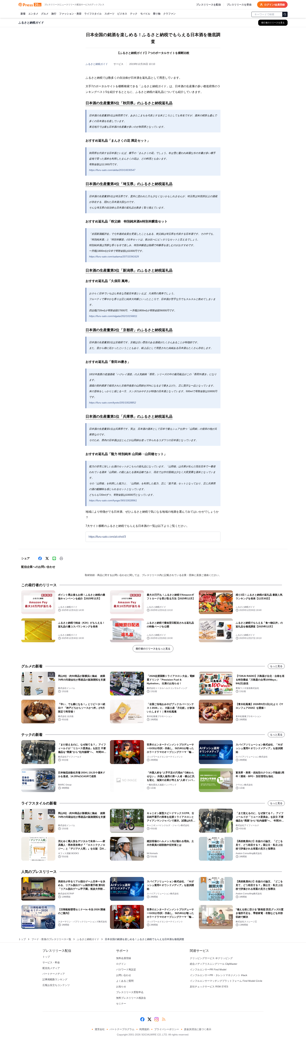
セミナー (121, 1003)
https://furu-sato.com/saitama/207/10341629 (114, 256)
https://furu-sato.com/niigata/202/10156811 (113, 316)
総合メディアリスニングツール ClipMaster (213, 963)
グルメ (45, 13)
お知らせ (121, 986)
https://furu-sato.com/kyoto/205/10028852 (112, 402)
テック (133, 13)
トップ (22, 939)
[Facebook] (40, 558)
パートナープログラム (122, 1029)
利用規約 (144, 1029)
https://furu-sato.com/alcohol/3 (107, 536)
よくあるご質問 (125, 980)
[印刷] (61, 558)
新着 (23, 13)
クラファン (169, 13)
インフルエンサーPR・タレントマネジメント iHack (218, 975)
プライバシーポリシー (166, 1029)
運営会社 (100, 1029)
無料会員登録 (123, 958)
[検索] (285, 14)
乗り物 (156, 13)
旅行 (53, 13)
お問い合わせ (123, 975)
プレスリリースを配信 (208, 4)
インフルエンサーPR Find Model (208, 969)
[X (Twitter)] (47, 558)
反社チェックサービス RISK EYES (209, 986)
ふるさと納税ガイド (97, 64)
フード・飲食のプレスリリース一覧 (51, 939)
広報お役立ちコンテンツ (56, 985)
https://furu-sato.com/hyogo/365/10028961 (113, 500)
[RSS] (164, 1019)
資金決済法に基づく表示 (197, 1029)
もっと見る (276, 666)
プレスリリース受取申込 (129, 992)
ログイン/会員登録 (274, 4)
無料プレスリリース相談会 (131, 997)
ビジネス (122, 13)
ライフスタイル (93, 13)
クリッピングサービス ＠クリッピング (211, 958)
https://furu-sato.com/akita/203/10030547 (112, 170)
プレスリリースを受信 (239, 4)
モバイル (145, 13)
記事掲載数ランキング (54, 979)
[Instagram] (156, 1019)
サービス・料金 (51, 962)
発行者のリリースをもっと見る (153, 648)
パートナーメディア (53, 973)
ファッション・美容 (70, 13)
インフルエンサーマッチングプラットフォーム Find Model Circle (226, 980)
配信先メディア (51, 968)
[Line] (54, 558)
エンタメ (33, 13)
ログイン (121, 963)
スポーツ (109, 13)
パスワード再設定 (126, 969)
